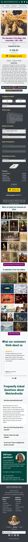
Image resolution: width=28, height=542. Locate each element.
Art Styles (8, 6)
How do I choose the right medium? (11, 436)
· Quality (17, 505)
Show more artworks (14, 333)
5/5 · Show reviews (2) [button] (17, 90)
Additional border (5, 104)
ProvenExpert (11, 371)
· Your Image (18, 501)
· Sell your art (18, 503)
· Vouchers (17, 509)
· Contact (4, 501)
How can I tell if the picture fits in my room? (13, 429)
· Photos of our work (19, 507)
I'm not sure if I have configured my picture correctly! (14, 444)
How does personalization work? (13, 400)
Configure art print (15, 56)
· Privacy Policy (5, 507)
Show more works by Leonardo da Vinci (14, 264)
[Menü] (1, 2)
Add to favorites (21, 87)
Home (2, 6)
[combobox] (14, 106)
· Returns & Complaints (7, 510)
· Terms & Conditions (6, 505)
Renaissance (14, 6)
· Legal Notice (5, 503)
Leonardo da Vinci (22, 6)
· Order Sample (18, 510)
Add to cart (15, 190)
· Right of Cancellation (7, 509)
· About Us (4, 512)
